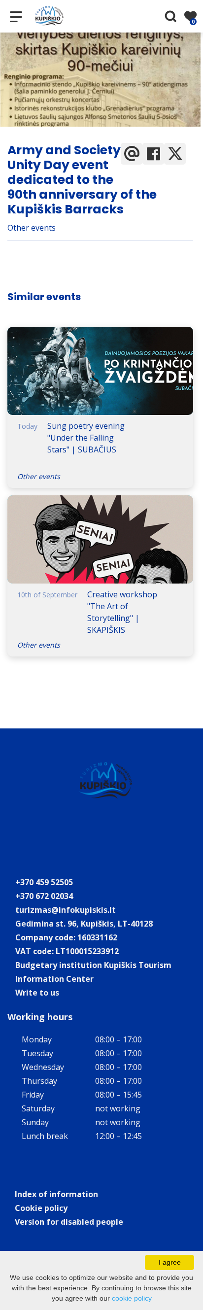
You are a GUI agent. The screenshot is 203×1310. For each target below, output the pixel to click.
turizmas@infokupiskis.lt (65, 909)
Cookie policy (41, 1208)
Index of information (56, 1194)
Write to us (37, 992)
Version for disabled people (69, 1221)
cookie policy (132, 1298)
